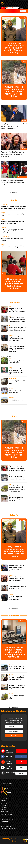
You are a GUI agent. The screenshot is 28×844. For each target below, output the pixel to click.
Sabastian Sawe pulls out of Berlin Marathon (17, 392)
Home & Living (5, 204)
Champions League (22, 176)
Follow (22, 762)
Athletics (11, 388)
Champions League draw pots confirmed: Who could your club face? (12, 182)
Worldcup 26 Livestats (13, 7)
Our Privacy (4, 785)
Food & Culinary (12, 378)
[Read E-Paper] (25, 841)
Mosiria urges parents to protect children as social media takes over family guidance (16, 371)
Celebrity (23, 18)
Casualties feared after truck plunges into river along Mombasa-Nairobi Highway (14, 91)
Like (21, 757)
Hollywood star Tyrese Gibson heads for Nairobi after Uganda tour (16, 338)
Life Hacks (3, 227)
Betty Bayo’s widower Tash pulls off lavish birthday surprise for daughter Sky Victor (14, 126)
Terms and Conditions (6, 783)
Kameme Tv (4, 802)
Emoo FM (3, 809)
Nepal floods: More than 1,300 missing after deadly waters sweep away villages (17, 478)
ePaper (3, 7)
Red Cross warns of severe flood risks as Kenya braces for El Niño (17, 499)
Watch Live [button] (23, 11)
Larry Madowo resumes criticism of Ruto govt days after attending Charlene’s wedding (14, 48)
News (24, 61)
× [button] (26, 839)
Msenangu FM (4, 811)
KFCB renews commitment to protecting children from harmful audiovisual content (17, 329)
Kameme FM (4, 804)
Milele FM (3, 800)
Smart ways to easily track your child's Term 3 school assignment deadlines (16, 677)
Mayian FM (4, 807)
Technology (11, 397)
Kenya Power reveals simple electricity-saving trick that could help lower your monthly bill (12, 231)
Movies (3, 212)
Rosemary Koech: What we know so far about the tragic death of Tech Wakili (13, 154)
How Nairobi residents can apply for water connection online (16, 696)
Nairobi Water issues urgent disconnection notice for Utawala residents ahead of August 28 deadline (17, 488)
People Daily (4, 798)
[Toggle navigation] (21, 8)
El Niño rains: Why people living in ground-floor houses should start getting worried (17, 319)
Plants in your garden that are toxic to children (16, 362)
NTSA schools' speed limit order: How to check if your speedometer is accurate (16, 668)
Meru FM (3, 806)
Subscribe (14, 736)
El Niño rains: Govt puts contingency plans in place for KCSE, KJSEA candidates (14, 284)
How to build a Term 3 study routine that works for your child (17, 687)
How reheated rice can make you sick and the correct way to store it (17, 381)
